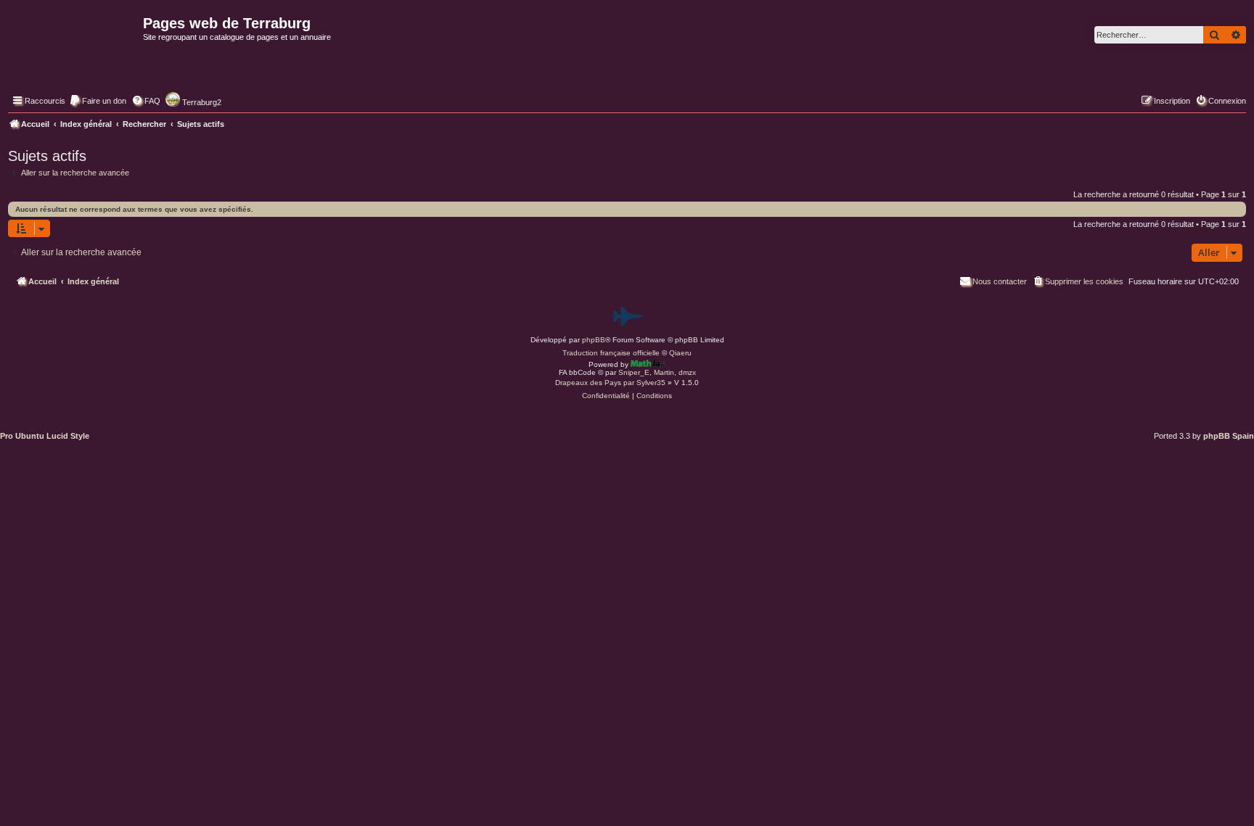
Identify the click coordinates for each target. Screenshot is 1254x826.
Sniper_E (633, 372)
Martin (664, 372)
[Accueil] (73, 55)
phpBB (593, 340)
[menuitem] (97, 101)
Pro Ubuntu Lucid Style (44, 435)
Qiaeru (680, 353)
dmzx (687, 372)
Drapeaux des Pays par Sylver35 (610, 383)
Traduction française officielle (611, 353)
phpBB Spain (1228, 435)
